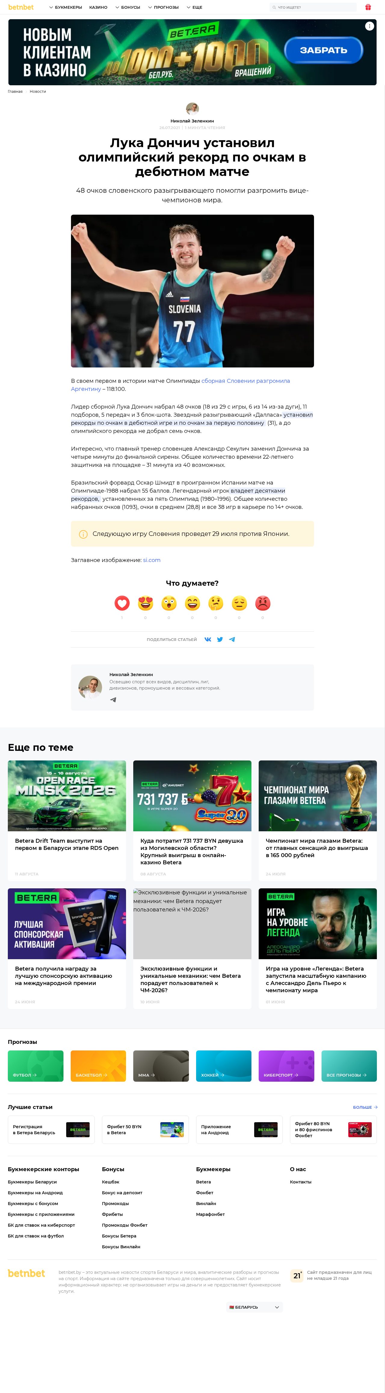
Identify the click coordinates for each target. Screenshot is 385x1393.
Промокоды (115, 1203)
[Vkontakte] (208, 639)
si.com (152, 560)
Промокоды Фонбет (124, 1225)
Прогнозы (166, 7)
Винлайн (206, 1203)
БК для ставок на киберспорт (41, 1225)
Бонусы (130, 7)
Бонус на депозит (122, 1192)
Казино (98, 7)
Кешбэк (110, 1182)
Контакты (301, 1182)
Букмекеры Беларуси (32, 1182)
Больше (362, 1107)
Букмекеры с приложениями (41, 1214)
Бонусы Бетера (119, 1236)
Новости (38, 91)
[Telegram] (232, 639)
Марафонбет (210, 1214)
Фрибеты (112, 1214)
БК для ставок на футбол (36, 1236)
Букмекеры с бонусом (33, 1203)
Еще (197, 7)
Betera (203, 1182)
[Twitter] (220, 639)
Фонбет (204, 1192)
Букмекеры (68, 7)
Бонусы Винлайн (121, 1246)
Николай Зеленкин (192, 121)
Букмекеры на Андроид (35, 1192)
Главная (15, 91)
